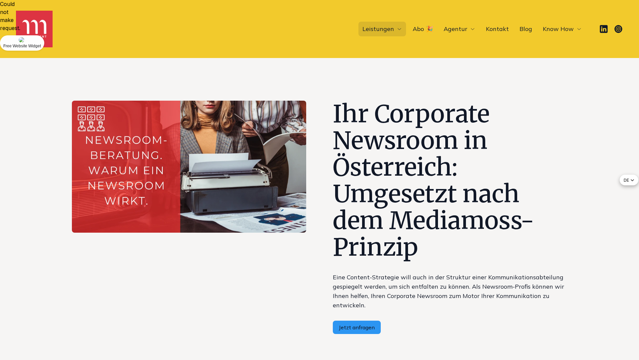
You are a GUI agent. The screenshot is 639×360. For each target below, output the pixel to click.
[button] (629, 180)
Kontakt (497, 29)
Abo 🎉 (423, 29)
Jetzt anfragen (357, 327)
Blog (526, 29)
